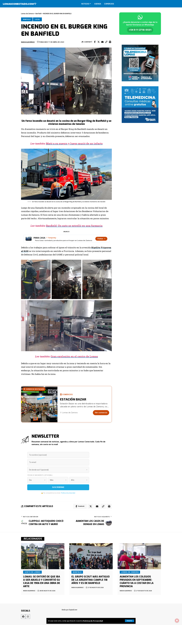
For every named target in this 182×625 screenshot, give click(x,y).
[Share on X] (98, 42)
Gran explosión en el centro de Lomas (74, 356)
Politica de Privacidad (93, 621)
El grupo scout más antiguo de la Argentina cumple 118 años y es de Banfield (90, 580)
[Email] (102, 42)
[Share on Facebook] (94, 42)
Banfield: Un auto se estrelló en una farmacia (74, 225)
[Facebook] (23, 616)
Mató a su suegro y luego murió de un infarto (74, 143)
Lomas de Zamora (130, 572)
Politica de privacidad (68, 493)
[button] (106, 42)
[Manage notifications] (177, 621)
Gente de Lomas (32, 572)
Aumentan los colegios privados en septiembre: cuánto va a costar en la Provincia (137, 581)
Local (37, 19)
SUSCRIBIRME (58, 487)
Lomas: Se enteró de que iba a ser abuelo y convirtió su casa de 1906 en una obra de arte (41, 581)
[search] (177, 3)
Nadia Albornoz (28, 42)
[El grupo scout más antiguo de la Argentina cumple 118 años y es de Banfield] (91, 556)
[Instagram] (28, 616)
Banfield (27, 19)
